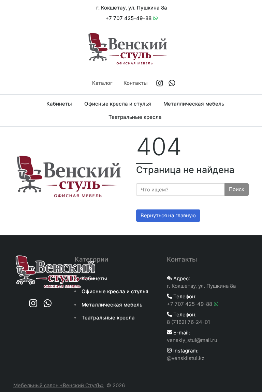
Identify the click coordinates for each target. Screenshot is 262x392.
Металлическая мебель (193, 103)
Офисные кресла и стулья (117, 103)
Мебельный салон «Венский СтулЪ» (58, 385)
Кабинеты (59, 103)
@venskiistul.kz (185, 358)
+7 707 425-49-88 (129, 18)
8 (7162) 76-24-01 (188, 322)
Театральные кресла (135, 117)
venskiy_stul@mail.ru (192, 340)
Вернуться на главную (168, 215)
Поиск (236, 189)
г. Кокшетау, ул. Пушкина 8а (131, 7)
